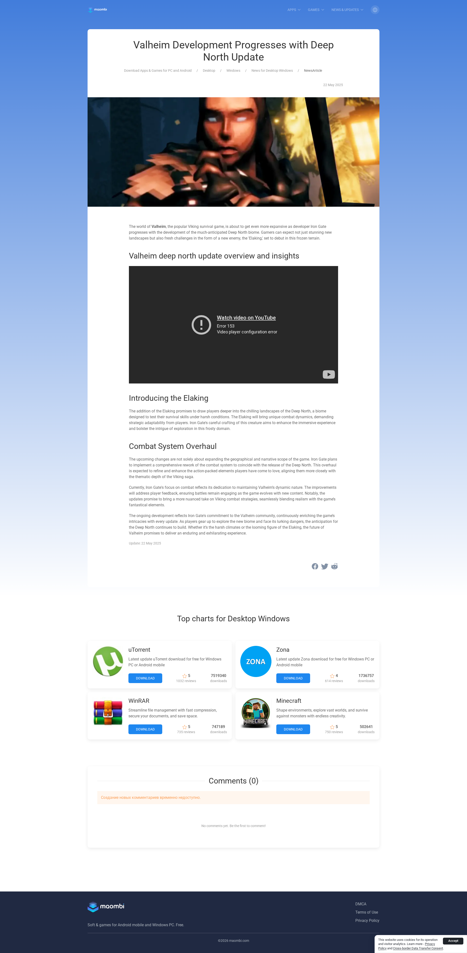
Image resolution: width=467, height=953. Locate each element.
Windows (233, 70)
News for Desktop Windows (272, 70)
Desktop (209, 70)
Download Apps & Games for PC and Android (158, 70)
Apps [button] (291, 10)
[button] (375, 9)
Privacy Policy (367, 920)
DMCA (360, 904)
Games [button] (313, 10)
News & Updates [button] (345, 10)
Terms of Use (366, 912)
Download (145, 678)
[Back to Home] (97, 9)
